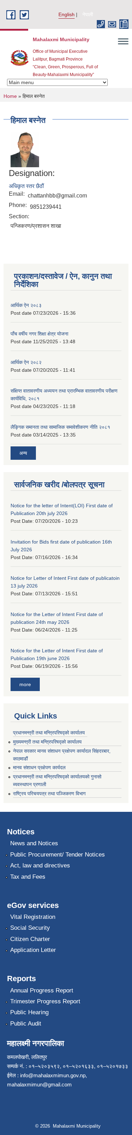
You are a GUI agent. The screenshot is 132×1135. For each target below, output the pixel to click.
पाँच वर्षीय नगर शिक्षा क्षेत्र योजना (39, 334)
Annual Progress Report (41, 990)
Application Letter (33, 950)
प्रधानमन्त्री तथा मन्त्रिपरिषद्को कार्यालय (49, 732)
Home (10, 96)
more (25, 684)
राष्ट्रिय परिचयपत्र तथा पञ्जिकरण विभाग (49, 793)
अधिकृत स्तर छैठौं (26, 186)
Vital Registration (32, 917)
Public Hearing (29, 1012)
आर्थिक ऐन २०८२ (26, 362)
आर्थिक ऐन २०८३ (26, 305)
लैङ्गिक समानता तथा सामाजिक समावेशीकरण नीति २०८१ (60, 427)
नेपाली (87, 14)
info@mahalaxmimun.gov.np (53, 1075)
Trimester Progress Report (45, 1001)
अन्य (23, 453)
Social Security (30, 927)
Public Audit (25, 1023)
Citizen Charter (30, 939)
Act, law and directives (40, 865)
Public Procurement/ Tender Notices (57, 854)
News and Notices (34, 843)
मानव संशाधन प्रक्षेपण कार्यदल (39, 767)
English (66, 14)
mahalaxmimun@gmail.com (39, 1084)
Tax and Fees (27, 876)
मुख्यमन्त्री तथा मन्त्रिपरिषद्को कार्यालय (47, 742)
